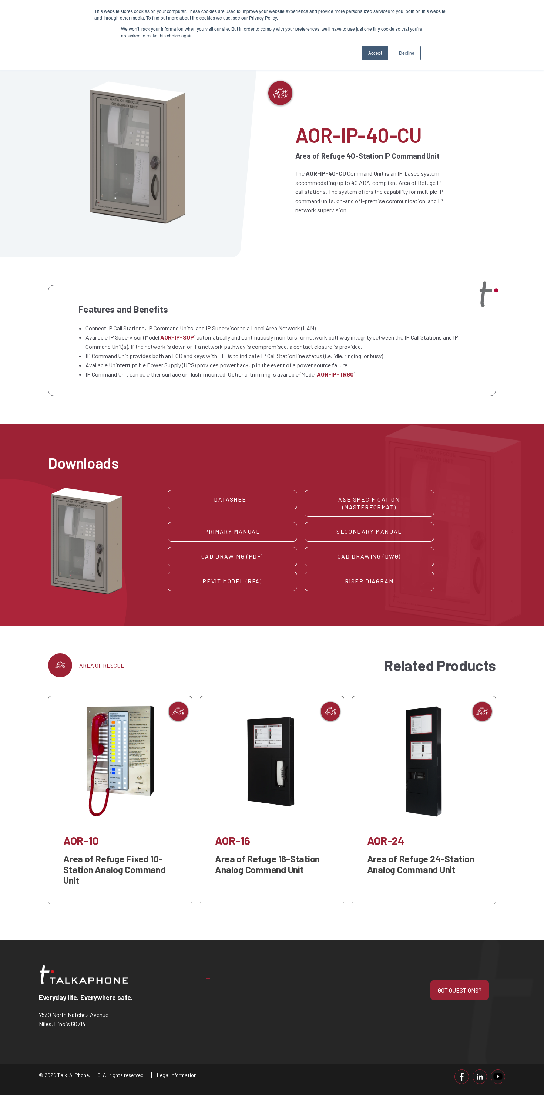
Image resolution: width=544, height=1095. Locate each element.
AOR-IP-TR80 (335, 374)
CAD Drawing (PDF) (232, 556)
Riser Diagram (369, 580)
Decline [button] (406, 53)
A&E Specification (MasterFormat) (369, 503)
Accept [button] (375, 53)
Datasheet (232, 499)
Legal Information (177, 1075)
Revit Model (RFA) (232, 580)
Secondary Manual (369, 531)
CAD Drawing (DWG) (369, 556)
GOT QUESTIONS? (459, 990)
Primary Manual (232, 531)
